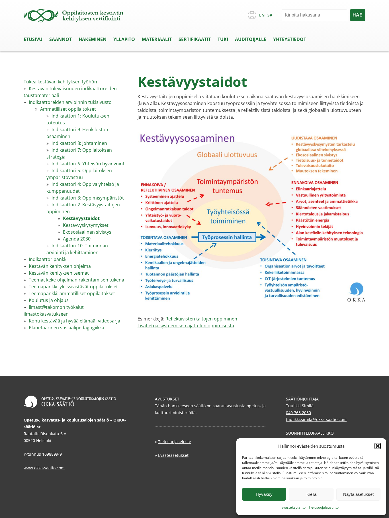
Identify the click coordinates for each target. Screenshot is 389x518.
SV (269, 15)
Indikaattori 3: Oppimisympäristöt (88, 198)
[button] (377, 446)
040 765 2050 (298, 412)
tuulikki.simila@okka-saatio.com (316, 419)
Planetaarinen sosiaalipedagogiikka (66, 327)
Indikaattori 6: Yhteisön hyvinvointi (89, 164)
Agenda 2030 (77, 239)
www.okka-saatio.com (44, 467)
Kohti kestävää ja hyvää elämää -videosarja (74, 321)
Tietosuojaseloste (174, 441)
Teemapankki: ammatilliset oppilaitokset (72, 293)
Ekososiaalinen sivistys (87, 232)
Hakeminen (93, 39)
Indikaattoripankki (48, 259)
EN (262, 15)
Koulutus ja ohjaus (49, 300)
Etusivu (33, 39)
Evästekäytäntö (293, 507)
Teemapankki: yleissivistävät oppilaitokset (73, 286)
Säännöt (60, 39)
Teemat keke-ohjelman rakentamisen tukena (76, 280)
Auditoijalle (250, 39)
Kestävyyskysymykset (85, 225)
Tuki (223, 39)
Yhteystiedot (289, 39)
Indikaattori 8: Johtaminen (79, 143)
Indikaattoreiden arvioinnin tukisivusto (70, 102)
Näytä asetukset (358, 494)
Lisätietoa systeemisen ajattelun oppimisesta (186, 325)
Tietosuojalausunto (323, 507)
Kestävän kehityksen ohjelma (60, 266)
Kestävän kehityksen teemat (59, 273)
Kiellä (311, 494)
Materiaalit (157, 39)
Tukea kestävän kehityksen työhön (60, 82)
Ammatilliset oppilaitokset (68, 109)
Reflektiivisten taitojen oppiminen (201, 319)
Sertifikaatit (195, 39)
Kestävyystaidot (81, 218)
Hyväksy (264, 494)
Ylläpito (124, 39)
